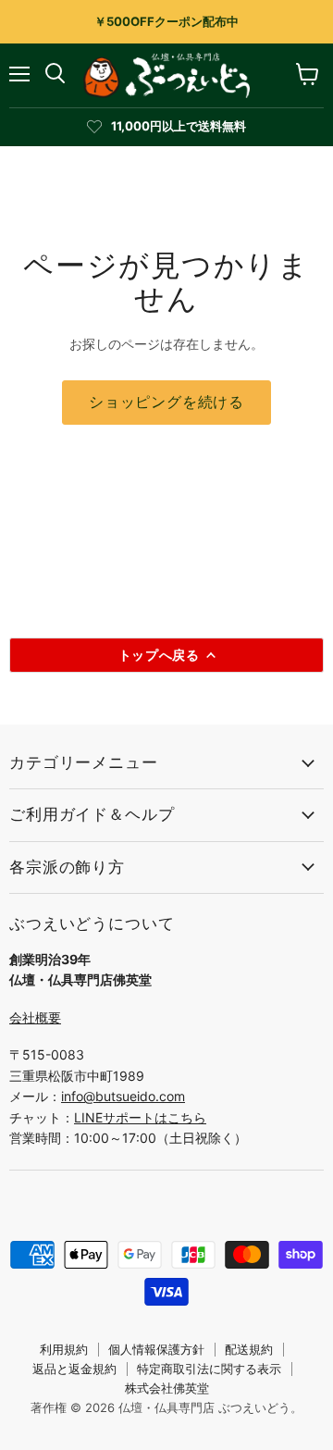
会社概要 (35, 1017)
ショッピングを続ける (166, 402)
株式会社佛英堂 (167, 1388)
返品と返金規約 (74, 1368)
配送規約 (249, 1349)
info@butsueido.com (123, 1096)
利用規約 (64, 1349)
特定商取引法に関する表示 (209, 1368)
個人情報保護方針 (156, 1349)
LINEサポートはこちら (140, 1117)
